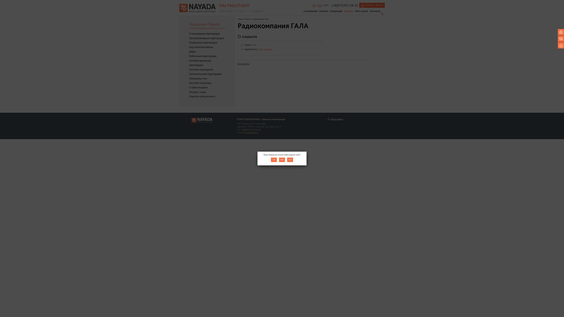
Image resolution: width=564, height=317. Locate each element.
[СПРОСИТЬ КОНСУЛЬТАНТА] (561, 32)
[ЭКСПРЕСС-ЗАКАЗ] (561, 39)
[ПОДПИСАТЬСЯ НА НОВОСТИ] (561, 45)
